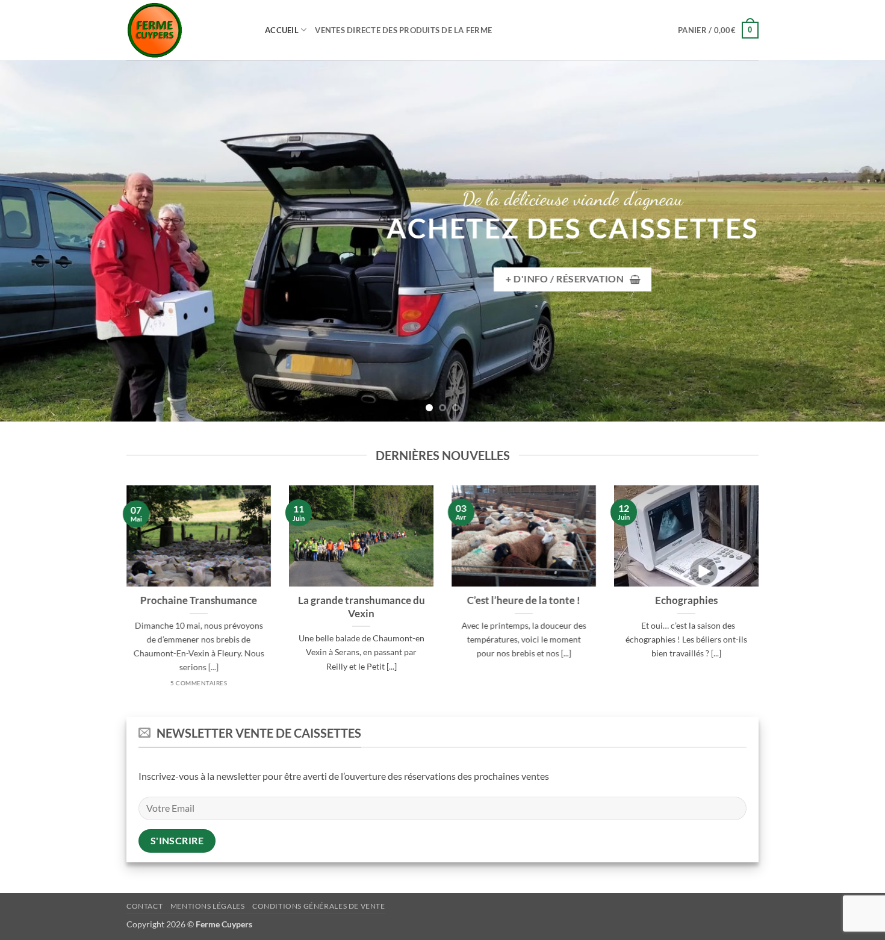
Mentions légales (207, 905)
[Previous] (33, 241)
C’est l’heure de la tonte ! (523, 600)
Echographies (686, 600)
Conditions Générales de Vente (318, 905)
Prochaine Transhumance (198, 600)
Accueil (282, 30)
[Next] (852, 241)
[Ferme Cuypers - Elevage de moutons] (186, 30)
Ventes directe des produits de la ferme (403, 30)
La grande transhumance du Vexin (361, 607)
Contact (144, 905)
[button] (718, 30)
